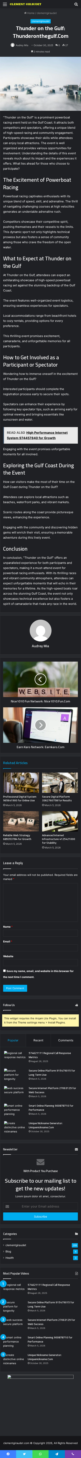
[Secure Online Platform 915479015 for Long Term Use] (15, 1076)
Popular (13, 1040)
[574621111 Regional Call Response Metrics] (15, 1058)
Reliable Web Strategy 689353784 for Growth (17, 837)
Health (10, 1257)
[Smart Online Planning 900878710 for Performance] (15, 1111)
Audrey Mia (40, 646)
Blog (8, 1251)
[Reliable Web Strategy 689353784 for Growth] (21, 821)
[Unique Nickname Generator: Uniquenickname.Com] (15, 1128)
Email (7, 941)
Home (31, 13)
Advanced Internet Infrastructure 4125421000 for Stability (58, 839)
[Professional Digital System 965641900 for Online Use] (21, 783)
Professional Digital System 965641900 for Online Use (19, 798)
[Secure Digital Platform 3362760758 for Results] (60, 783)
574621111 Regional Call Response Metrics (50, 1055)
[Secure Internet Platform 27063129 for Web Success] (15, 1093)
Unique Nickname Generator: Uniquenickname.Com (46, 1125)
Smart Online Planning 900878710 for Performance (51, 1107)
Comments (65, 1040)
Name (8, 926)
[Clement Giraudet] (25, 4)
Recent (38, 1040)
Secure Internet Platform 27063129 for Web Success (52, 1090)
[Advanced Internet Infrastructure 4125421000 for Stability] (60, 821)
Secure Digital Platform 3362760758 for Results (57, 798)
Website (8, 956)
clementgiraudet (47, 13)
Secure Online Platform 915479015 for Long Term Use (52, 1072)
